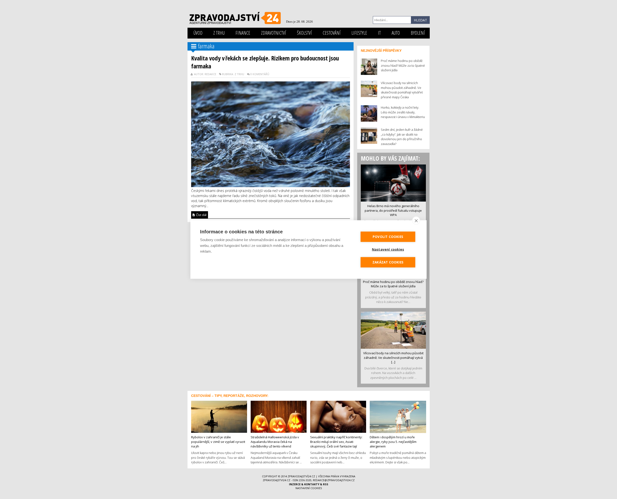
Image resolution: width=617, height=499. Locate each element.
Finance (242, 33)
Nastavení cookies (308, 488)
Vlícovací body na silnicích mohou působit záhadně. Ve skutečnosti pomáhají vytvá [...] (393, 357)
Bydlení (418, 33)
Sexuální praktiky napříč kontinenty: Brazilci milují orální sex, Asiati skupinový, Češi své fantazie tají (336, 441)
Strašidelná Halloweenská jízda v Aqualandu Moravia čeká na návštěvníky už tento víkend (275, 441)
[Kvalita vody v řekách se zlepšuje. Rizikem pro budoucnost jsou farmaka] (270, 133)
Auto (396, 33)
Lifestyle (359, 33)
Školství (304, 33)
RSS (325, 484)
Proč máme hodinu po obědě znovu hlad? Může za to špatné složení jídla (393, 284)
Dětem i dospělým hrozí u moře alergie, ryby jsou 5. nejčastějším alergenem (393, 441)
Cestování (332, 33)
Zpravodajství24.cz (301, 476)
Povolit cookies (388, 237)
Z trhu (219, 33)
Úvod (198, 33)
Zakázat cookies (387, 262)
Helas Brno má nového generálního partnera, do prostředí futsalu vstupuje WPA (393, 210)
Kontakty (311, 484)
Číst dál (201, 215)
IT (379, 33)
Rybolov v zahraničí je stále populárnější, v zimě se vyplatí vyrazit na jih (218, 441)
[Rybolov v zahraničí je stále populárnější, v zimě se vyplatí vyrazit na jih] (219, 416)
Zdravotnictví (273, 33)
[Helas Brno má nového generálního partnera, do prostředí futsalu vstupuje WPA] (393, 182)
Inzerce (295, 484)
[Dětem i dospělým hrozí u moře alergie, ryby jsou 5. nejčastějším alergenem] (398, 416)
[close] (416, 221)
